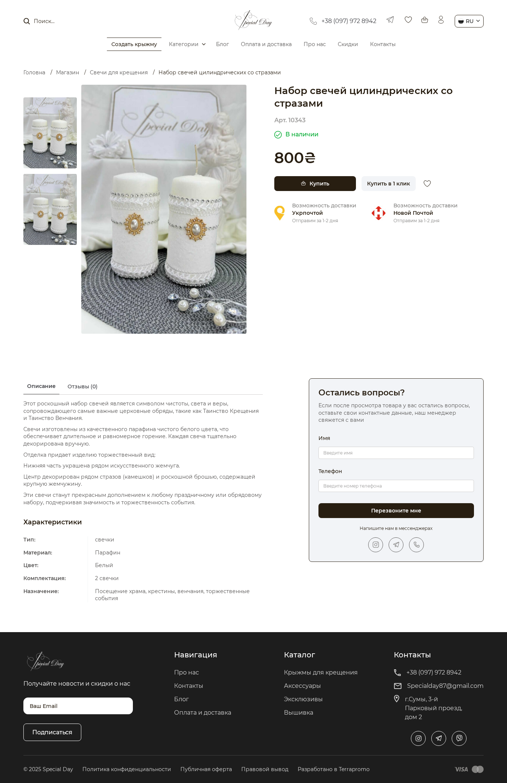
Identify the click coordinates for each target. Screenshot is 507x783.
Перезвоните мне (396, 510)
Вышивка (298, 712)
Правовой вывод (264, 769)
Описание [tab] (41, 386)
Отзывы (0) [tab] (83, 386)
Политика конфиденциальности (126, 769)
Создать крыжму (134, 44)
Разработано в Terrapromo (334, 769)
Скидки (348, 44)
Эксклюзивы (303, 699)
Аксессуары (302, 685)
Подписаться (52, 732)
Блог (222, 44)
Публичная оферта (206, 769)
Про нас (315, 44)
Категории (184, 44)
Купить (319, 183)
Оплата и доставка (266, 44)
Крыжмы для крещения (321, 672)
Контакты (383, 44)
